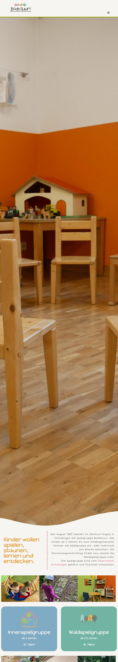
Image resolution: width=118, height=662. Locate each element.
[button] (108, 12)
